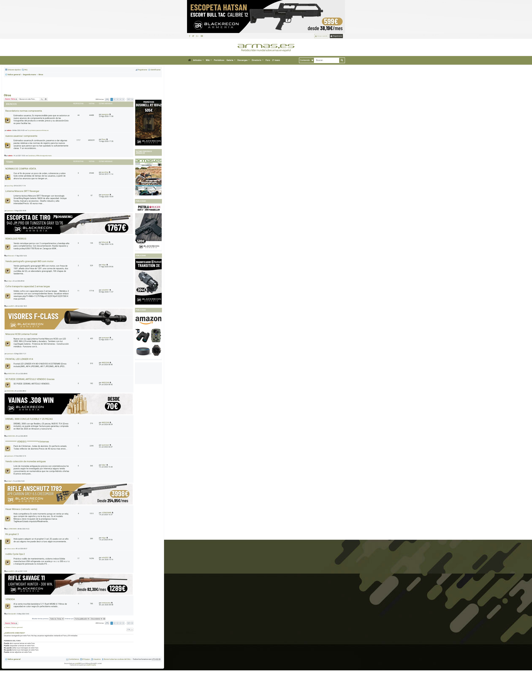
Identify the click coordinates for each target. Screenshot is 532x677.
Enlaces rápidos (14, 70)
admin (9, 130)
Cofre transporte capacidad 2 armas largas (27, 286)
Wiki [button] (208, 60)
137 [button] (128, 623)
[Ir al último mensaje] (107, 139)
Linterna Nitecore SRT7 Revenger (22, 191)
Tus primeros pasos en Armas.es (38, 130)
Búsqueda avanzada (46, 99)
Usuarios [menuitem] (97, 659)
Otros (7, 95)
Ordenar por (69, 619)
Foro (268, 60)
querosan (105, 195)
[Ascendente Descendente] (96, 619)
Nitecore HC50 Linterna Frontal (21, 334)
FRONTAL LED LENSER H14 (19, 359)
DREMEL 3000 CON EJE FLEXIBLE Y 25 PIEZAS (29, 419)
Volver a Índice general (14, 627)
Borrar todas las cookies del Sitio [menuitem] (117, 659)
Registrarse (337, 36)
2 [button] (114, 623)
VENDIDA (10, 599)
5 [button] (123, 623)
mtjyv (104, 265)
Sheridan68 (12, 614)
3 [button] (117, 623)
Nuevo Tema (10, 99)
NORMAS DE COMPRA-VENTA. (21, 168)
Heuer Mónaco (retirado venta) (21, 509)
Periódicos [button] (219, 60)
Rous (104, 139)
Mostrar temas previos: (40, 619)
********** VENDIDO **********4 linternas (27, 441)
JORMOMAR (106, 513)
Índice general (14, 659)
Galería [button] (230, 60)
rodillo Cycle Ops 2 (15, 554)
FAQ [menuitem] (25, 70)
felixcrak (105, 242)
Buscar (42, 99)
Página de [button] (107, 623)
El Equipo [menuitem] (86, 659)
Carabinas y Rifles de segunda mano (40, 155)
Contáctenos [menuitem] (74, 659)
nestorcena (106, 603)
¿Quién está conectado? (14, 633)
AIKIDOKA (105, 363)
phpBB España (91, 665)
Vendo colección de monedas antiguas (25, 461)
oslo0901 (105, 290)
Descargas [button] (242, 60)
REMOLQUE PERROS (15, 238)
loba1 (104, 465)
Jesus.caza (11, 548)
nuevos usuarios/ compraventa (21, 136)
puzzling (105, 172)
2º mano (276, 60)
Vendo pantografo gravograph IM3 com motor (29, 261)
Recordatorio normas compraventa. (23, 110)
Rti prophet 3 (12, 534)
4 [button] (120, 623)
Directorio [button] (257, 60)
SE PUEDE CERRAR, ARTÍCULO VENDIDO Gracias (29, 379)
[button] (189, 60)
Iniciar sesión (322, 36)
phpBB (77, 663)
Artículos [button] (197, 60)
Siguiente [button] (132, 623)
